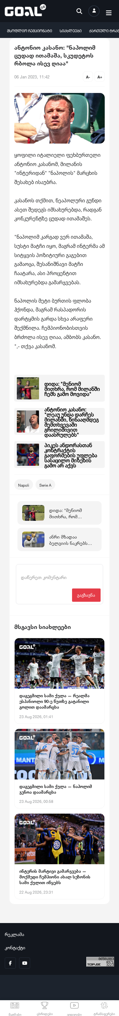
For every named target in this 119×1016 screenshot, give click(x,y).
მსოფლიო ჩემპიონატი (29, 30)
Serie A (45, 484)
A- (88, 76)
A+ (99, 76)
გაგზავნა (86, 595)
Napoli (23, 484)
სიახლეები (71, 30)
